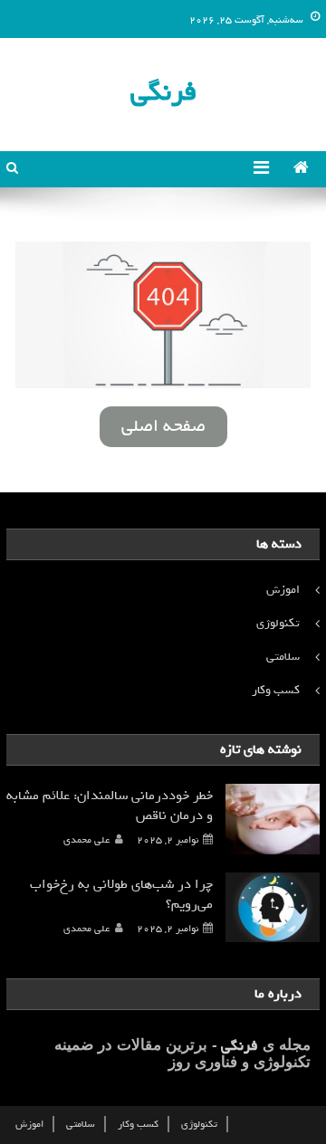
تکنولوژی (278, 623)
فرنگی (163, 92)
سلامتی (283, 656)
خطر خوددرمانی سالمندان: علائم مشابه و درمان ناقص (109, 805)
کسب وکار (276, 690)
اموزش (283, 589)
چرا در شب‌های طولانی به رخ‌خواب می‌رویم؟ (121, 894)
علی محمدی (86, 840)
